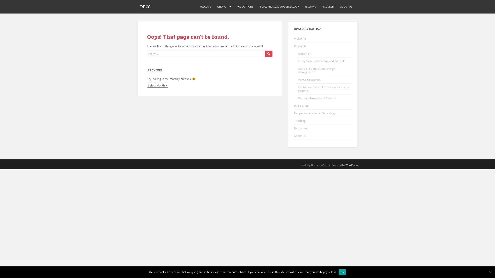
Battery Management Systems (317, 98)
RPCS (145, 6)
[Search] (268, 54)
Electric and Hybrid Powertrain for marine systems (324, 88)
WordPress (352, 165)
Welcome (205, 6)
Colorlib (326, 165)
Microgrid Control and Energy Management (316, 70)
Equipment (305, 53)
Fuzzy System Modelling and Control (321, 61)
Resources (328, 6)
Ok (342, 272)
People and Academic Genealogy (279, 6)
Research (222, 6)
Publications (245, 6)
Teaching (310, 6)
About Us (346, 6)
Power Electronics (309, 79)
